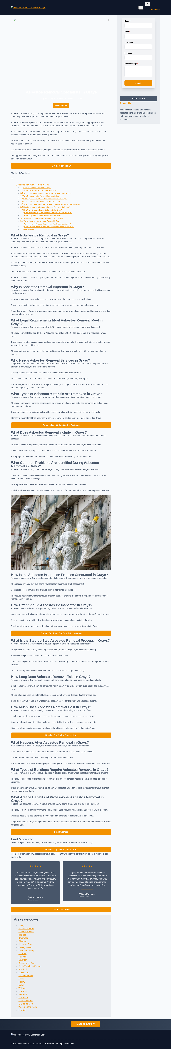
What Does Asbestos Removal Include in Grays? (41, 202)
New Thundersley (26, 950)
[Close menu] (147, 4)
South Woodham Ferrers (29, 966)
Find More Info (29, 229)
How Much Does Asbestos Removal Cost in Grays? (43, 218)
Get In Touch (138, 98)
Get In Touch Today (61, 166)
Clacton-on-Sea (25, 1004)
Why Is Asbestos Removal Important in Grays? (40, 190)
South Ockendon (26, 928)
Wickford (22, 953)
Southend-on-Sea (26, 963)
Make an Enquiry (85, 1024)
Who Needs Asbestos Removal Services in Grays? (42, 196)
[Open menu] (140, 8)
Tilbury (21, 925)
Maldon (21, 985)
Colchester (23, 997)
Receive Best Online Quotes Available (61, 425)
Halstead (22, 994)
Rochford (22, 969)
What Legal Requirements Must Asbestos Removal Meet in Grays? (48, 193)
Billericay (22, 941)
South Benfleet (25, 944)
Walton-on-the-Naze (27, 1007)
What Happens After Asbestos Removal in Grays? (42, 221)
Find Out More (61, 832)
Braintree (22, 991)
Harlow (21, 982)
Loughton (22, 960)
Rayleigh (22, 957)
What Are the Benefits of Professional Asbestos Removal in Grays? (49, 227)
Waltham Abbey (25, 975)
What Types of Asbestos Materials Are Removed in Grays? (45, 199)
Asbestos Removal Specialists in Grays (33, 185)
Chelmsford (23, 972)
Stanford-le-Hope (26, 932)
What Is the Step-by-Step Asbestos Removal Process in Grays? (48, 213)
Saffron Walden (25, 1001)
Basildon (22, 935)
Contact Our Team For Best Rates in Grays (61, 633)
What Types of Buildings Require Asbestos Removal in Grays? (47, 224)
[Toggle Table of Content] (13, 180)
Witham (21, 988)
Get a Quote (61, 105)
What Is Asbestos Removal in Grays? (37, 188)
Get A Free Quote (61, 909)
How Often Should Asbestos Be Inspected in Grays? (42, 210)
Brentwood (23, 938)
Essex (21, 979)
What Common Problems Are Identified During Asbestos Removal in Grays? (51, 204)
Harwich (22, 1010)
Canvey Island (25, 947)
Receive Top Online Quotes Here (61, 735)
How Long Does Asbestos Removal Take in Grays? (43, 215)
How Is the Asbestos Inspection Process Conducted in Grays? (46, 207)
